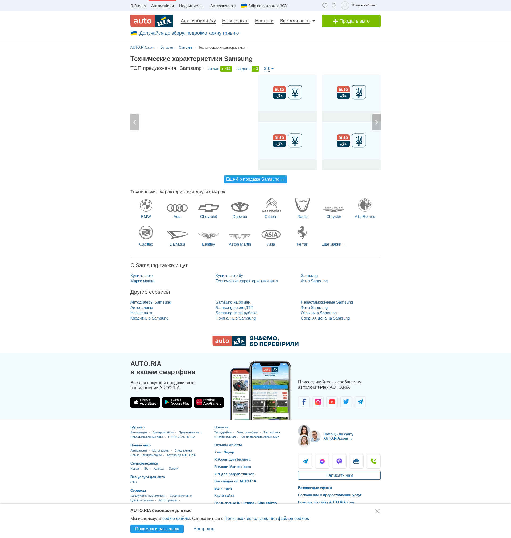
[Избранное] (324, 5)
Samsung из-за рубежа (236, 313)
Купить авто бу (229, 275)
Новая (134, 468)
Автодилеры (138, 432)
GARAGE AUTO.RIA (181, 436)
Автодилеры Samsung (150, 302)
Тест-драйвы (223, 432)
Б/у (146, 468)
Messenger (322, 461)
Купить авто (141, 275)
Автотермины (168, 500)
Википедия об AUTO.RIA (235, 481)
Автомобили (162, 5)
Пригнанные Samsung (236, 318)
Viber (339, 461)
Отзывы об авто (228, 445)
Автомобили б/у (198, 20)
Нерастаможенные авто (146, 436)
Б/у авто (137, 427)
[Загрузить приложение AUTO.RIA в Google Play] (177, 402)
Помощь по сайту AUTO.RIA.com (326, 502)
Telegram (305, 461)
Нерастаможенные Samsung (327, 302)
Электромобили (163, 432)
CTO (133, 482)
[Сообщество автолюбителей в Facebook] (304, 401)
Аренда (159, 468)
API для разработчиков (234, 474)
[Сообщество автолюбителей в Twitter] (346, 401)
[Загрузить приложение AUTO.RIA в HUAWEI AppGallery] (209, 402)
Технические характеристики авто (247, 281)
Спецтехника (183, 450)
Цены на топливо (142, 500)
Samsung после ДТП (234, 307)
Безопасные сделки (315, 488)
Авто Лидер (224, 452)
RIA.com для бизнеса (232, 459)
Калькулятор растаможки (147, 495)
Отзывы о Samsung (319, 313)
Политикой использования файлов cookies (266, 518)
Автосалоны (141, 307)
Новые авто (235, 20)
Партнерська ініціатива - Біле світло (245, 503)
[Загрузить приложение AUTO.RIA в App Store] (145, 402)
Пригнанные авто (190, 432)
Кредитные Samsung (149, 318)
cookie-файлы (176, 518)
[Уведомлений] (334, 5)
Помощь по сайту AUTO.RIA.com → (338, 436)
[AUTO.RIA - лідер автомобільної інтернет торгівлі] (151, 21)
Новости (264, 20)
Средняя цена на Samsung (325, 318)
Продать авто (354, 21)
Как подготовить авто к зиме (260, 436)
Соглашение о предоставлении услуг (329, 495)
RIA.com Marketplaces (232, 467)
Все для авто (295, 20)
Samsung (309, 275)
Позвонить (373, 461)
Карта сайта (224, 496)
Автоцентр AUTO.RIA (181, 455)
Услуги (173, 468)
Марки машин (142, 281)
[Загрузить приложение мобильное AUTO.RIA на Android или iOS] (260, 390)
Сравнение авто (181, 495)
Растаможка (271, 432)
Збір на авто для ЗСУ (268, 5)
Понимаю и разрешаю (157, 529)
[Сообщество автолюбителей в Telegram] (360, 401)
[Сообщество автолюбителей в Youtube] (332, 401)
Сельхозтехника (144, 463)
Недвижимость (193, 5)
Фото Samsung (314, 281)
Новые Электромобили (146, 455)
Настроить (203, 529)
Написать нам (339, 475)
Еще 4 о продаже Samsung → (255, 179)
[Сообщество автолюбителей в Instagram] (318, 401)
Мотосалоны (160, 450)
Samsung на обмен (233, 302)
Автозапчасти (223, 5)
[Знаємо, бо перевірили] (255, 344)
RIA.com (138, 5)
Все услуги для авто (147, 477)
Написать (356, 461)
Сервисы (138, 491)
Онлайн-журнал (225, 436)
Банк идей (223, 488)
